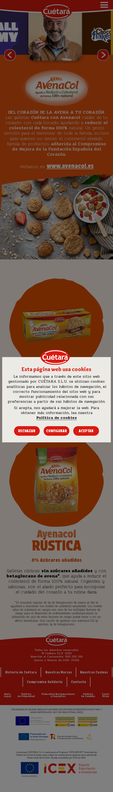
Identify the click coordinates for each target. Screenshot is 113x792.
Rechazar (26, 431)
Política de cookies (56, 417)
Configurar (56, 431)
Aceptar (86, 431)
